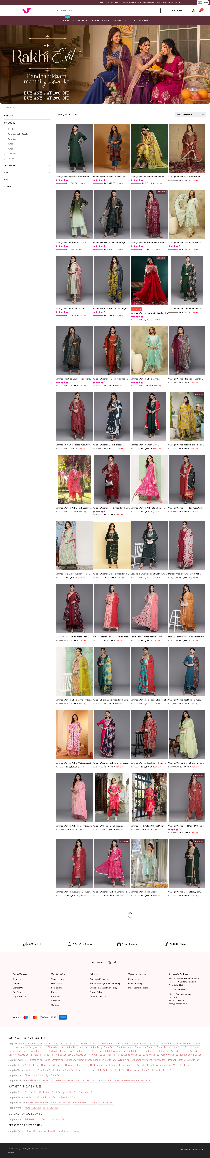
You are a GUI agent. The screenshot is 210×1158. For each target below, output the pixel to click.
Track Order (175, 11)
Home (6, 108)
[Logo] (26, 10)
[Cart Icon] (200, 10)
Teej (13, 108)
